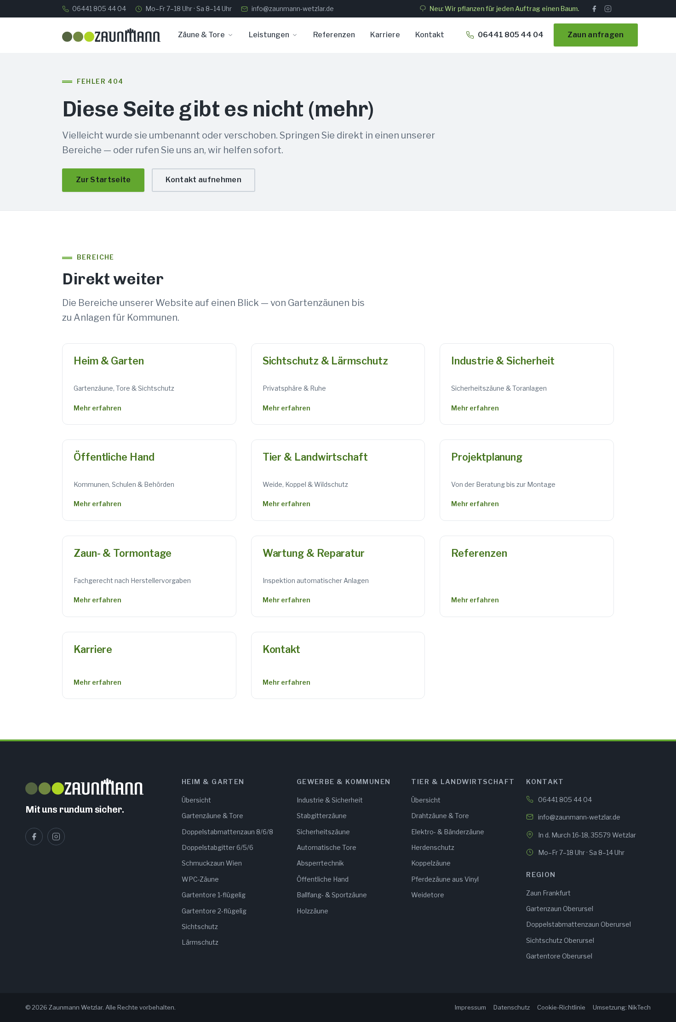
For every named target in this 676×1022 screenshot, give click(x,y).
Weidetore (427, 895)
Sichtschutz (200, 926)
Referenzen (334, 34)
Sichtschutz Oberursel (560, 940)
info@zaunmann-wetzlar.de (292, 8)
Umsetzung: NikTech (622, 1007)
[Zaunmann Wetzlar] (98, 786)
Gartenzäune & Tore (212, 816)
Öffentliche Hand (114, 457)
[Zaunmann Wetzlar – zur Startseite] (111, 35)
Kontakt (429, 34)
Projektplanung (486, 457)
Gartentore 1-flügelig (214, 895)
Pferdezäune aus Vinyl (445, 879)
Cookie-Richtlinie (561, 1007)
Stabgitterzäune (322, 816)
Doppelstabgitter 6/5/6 (217, 847)
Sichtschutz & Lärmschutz (325, 361)
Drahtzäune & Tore (440, 816)
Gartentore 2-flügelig (214, 911)
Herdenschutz (432, 847)
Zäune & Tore (201, 34)
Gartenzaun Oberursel (559, 908)
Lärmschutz (200, 942)
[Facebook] (594, 9)
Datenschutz (511, 1007)
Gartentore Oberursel (559, 956)
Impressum (470, 1007)
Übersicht (196, 800)
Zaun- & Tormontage (122, 553)
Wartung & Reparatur (314, 553)
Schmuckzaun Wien (212, 863)
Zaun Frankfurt (548, 893)
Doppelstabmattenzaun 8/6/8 (227, 832)
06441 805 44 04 (99, 8)
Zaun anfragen (595, 34)
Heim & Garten (109, 361)
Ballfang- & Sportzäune (332, 895)
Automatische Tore (326, 847)
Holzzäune (312, 911)
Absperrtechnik (320, 863)
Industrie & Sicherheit (502, 361)
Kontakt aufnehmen (203, 179)
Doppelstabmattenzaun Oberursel (578, 924)
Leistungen (269, 34)
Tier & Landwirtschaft (315, 457)
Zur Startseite (103, 179)
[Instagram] (608, 9)
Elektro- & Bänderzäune (447, 832)
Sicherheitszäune (323, 832)
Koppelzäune (431, 863)
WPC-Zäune (200, 879)
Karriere (385, 34)
